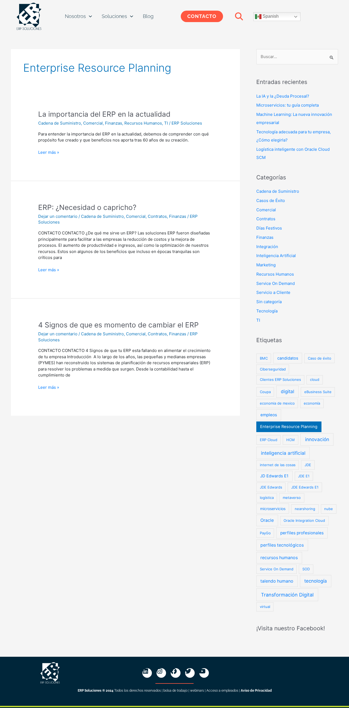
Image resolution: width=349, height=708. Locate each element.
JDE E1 (303, 476)
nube (328, 509)
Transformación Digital (287, 595)
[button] (239, 16)
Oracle (267, 520)
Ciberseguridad (273, 369)
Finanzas (113, 123)
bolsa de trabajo (175, 690)
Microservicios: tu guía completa (287, 105)
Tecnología (267, 311)
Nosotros (75, 16)
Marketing (266, 264)
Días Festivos (269, 228)
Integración (267, 246)
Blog (148, 16)
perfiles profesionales (302, 532)
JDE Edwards (271, 487)
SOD (306, 569)
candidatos (287, 358)
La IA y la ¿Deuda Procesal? (282, 96)
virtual (265, 606)
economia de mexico (277, 403)
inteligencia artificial (283, 453)
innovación (317, 439)
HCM (290, 440)
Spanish (270, 16)
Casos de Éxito (270, 200)
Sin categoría (269, 301)
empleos (268, 414)
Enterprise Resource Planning (288, 426)
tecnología (315, 581)
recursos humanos (279, 557)
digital (287, 391)
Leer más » (48, 152)
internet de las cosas (278, 465)
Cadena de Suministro (59, 123)
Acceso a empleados (222, 690)
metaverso (292, 497)
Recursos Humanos (143, 123)
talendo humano (276, 581)
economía (312, 403)
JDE (308, 465)
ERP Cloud (268, 440)
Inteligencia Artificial (276, 255)
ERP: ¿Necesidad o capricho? (87, 207)
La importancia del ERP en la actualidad (104, 114)
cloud (314, 379)
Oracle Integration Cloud (304, 520)
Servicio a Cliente (273, 292)
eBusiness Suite (318, 392)
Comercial (93, 123)
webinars (197, 690)
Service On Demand (275, 283)
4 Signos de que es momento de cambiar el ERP (118, 325)
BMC (264, 358)
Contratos (157, 216)
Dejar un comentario (57, 216)
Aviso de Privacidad (256, 690)
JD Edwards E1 (274, 476)
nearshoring (305, 509)
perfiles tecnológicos (282, 545)
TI (166, 123)
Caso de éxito (319, 358)
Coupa (265, 392)
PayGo (265, 533)
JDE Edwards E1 (304, 487)
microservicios (272, 508)
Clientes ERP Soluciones (280, 379)
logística (267, 497)
